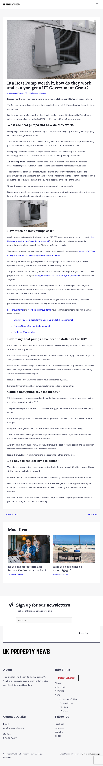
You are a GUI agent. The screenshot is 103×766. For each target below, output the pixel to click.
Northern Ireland (40, 309)
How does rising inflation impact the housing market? (27, 568)
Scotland (15, 309)
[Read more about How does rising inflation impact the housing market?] (29, 548)
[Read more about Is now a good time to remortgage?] (74, 548)
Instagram (59, 727)
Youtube (59, 732)
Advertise (59, 690)
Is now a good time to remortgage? (67, 568)
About (58, 682)
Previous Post (10, 514)
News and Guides (16, 93)
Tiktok (58, 735)
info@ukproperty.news (13, 727)
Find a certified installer (24, 332)
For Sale (64, 711)
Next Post (94, 514)
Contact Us (60, 686)
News (57, 694)
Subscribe (84, 633)
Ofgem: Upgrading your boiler (32, 326)
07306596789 (9, 738)
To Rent (64, 707)
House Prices (67, 703)
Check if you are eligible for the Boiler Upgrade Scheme (43, 319)
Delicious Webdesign (91, 754)
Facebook (59, 723)
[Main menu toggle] (97, 4)
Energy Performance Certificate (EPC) (57, 275)
